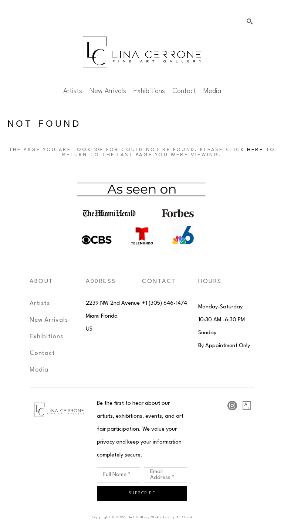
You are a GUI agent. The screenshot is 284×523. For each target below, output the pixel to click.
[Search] (250, 21)
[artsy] (247, 405)
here (255, 149)
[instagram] (232, 405)
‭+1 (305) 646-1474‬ (164, 303)
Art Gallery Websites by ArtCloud (160, 517)
